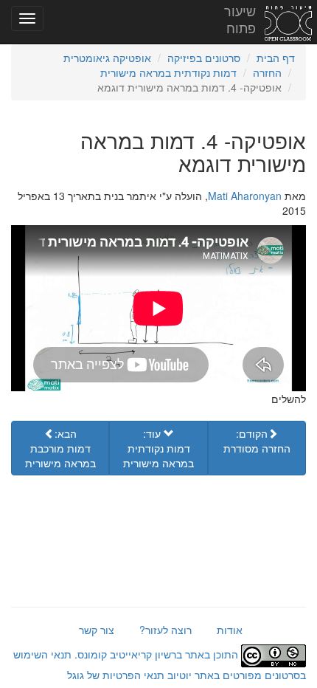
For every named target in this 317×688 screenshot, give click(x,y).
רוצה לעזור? (165, 629)
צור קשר (96, 629)
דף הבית (276, 57)
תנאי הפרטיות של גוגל (115, 674)
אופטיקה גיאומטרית (107, 57)
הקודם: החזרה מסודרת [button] (256, 440)
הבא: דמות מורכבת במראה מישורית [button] (60, 448)
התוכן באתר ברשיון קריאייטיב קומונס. (156, 654)
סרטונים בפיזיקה (203, 57)
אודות (230, 629)
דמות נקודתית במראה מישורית (168, 72)
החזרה (267, 72)
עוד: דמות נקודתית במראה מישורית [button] (158, 448)
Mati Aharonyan (245, 195)
